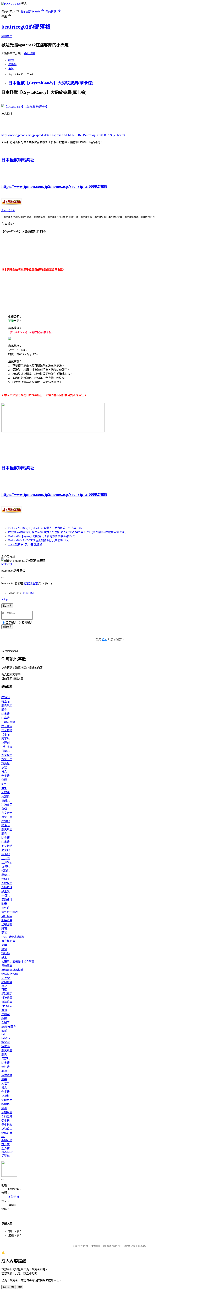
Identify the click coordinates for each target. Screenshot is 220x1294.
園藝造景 (6, 920)
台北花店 (6, 1006)
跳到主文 (6, 36)
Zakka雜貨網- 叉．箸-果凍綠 (25, 544)
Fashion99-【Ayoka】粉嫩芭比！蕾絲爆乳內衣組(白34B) (41, 536)
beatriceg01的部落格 (26, 27)
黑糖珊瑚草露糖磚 (12, 969)
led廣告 (5, 1038)
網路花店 (6, 993)
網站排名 (6, 982)
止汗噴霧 (6, 746)
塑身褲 (5, 1148)
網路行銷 (6, 1133)
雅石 (4, 928)
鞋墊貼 (5, 751)
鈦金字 (5, 1042)
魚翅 (4, 808)
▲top (4, 599)
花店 (4, 989)
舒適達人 (6, 1128)
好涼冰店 (6, 726)
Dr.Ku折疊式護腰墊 (13, 936)
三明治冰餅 (8, 722)
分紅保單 (6, 916)
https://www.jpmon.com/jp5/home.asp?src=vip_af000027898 (54, 186)
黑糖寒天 (6, 965)
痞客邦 (28, 583)
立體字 (5, 1014)
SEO (4, 985)
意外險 (5, 907)
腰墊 (4, 949)
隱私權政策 (129, 1246)
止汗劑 (5, 742)
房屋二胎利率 (8, 210)
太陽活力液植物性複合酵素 (17, 961)
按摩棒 (5, 1104)
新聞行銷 (6, 1140)
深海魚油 (6, 899)
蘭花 (4, 932)
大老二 (5, 1083)
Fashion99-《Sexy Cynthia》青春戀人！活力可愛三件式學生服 (45, 528)
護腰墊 (5, 953)
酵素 (4, 903)
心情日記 (28, 593)
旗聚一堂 (6, 759)
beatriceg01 (7, 564)
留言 (35, 583)
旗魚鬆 (5, 763)
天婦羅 (5, 792)
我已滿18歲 (8, 1287)
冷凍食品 (6, 804)
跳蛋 (4, 1108)
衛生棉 (5, 1120)
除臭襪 (5, 713)
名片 (11, 68)
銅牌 (4, 1018)
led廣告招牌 (8, 1026)
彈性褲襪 (6, 1075)
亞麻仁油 (6, 887)
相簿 (11, 60)
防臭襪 (5, 718)
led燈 (4, 1030)
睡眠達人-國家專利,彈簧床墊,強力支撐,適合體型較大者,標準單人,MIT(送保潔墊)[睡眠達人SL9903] (67, 532)
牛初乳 (5, 895)
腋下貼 (5, 738)
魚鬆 (4, 767)
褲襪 (4, 1071)
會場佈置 (6, 1001)
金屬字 (5, 1022)
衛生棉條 (6, 1124)
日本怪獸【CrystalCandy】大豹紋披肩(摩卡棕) (50, 83)
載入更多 (7, 605)
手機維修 (6, 1116)
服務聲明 (142, 1246)
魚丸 (4, 788)
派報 (4, 1010)
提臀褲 (5, 1155)
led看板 (5, 1046)
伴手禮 (5, 775)
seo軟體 (5, 978)
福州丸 (5, 800)
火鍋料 (5, 796)
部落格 (12, 64)
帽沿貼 (5, 701)
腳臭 (4, 709)
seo (3, 1136)
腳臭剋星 (6, 705)
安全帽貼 (6, 730)
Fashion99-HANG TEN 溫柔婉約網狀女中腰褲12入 (38, 540)
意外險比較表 (9, 912)
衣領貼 (5, 697)
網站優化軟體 (9, 974)
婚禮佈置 (6, 997)
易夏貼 (5, 734)
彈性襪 (5, 1066)
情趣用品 (6, 1100)
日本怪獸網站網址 (17, 160)
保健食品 (6, 883)
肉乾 (4, 784)
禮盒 (4, 771)
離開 (20, 1287)
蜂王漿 (5, 891)
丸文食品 (6, 755)
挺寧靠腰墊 (8, 941)
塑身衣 (5, 1144)
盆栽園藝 (6, 924)
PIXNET (84, 1246)
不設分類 (29, 53)
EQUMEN (7, 1151)
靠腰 (4, 945)
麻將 (4, 1079)
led (3, 1034)
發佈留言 (7, 626)
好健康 (5, 879)
